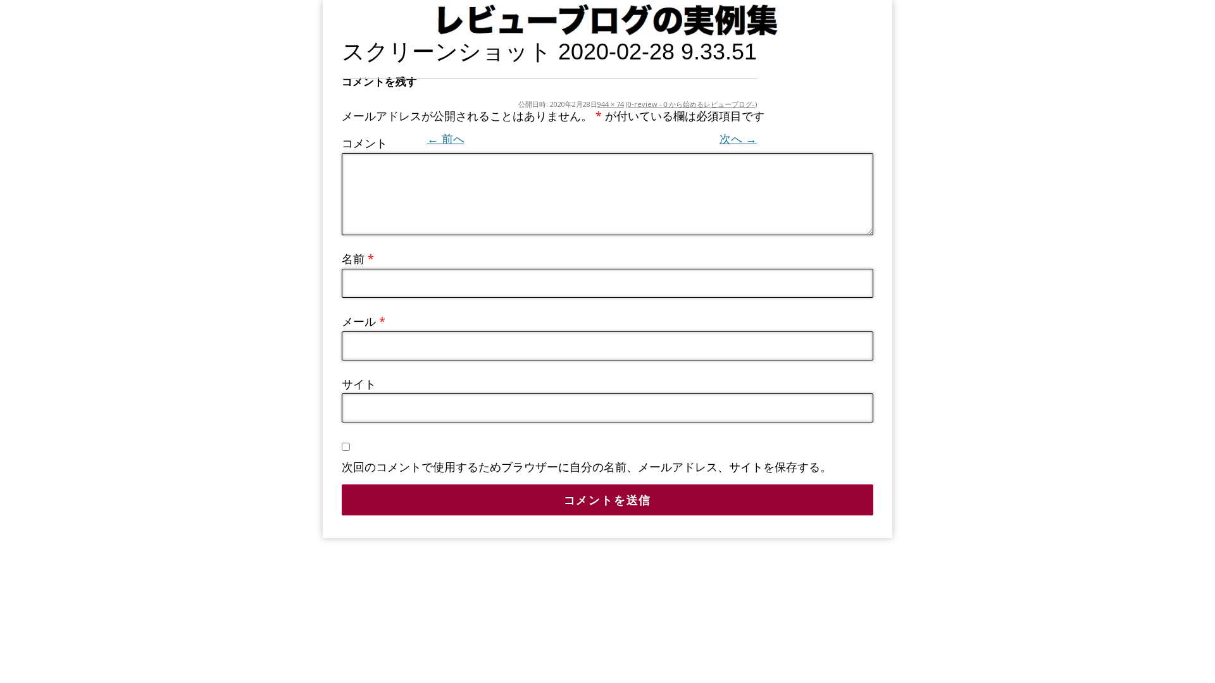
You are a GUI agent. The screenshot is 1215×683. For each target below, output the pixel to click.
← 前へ (445, 138)
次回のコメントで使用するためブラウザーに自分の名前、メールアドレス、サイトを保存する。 (587, 466)
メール (363, 321)
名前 (358, 258)
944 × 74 (610, 104)
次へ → (738, 138)
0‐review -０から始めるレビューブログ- (691, 104)
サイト (359, 383)
